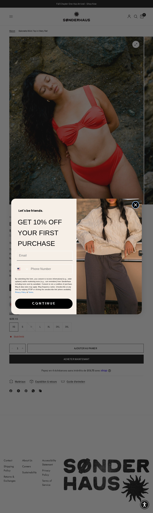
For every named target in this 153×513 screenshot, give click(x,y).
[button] (144, 504)
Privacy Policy (20, 292)
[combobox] (22, 269)
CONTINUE (44, 303)
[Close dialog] (135, 205)
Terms (30, 292)
